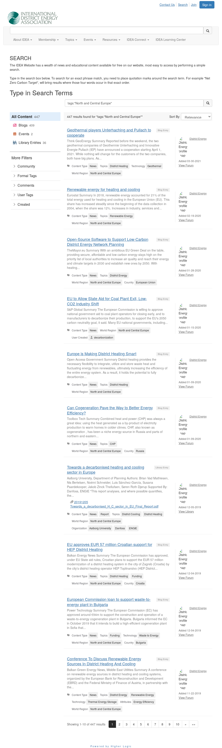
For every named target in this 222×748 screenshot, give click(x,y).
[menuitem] (168, 4)
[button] (22, 39)
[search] (207, 30)
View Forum (186, 165)
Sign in (207, 5)
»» (193, 724)
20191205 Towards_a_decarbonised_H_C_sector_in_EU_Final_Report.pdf (114, 504)
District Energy (198, 138)
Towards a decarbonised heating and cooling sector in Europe (105, 469)
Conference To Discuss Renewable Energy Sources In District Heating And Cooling (104, 661)
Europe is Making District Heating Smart (101, 353)
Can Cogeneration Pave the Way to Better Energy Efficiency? (110, 410)
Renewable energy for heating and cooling (103, 189)
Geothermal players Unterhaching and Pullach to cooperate (109, 132)
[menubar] (179, 4)
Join (194, 4)
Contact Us (167, 4)
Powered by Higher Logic (111, 746)
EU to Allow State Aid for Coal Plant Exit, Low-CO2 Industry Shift (107, 301)
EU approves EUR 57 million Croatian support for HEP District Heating (109, 546)
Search (183, 4)
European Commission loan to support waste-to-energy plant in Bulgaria (109, 601)
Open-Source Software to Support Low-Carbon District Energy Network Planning (107, 241)
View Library (186, 511)
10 (177, 724)
